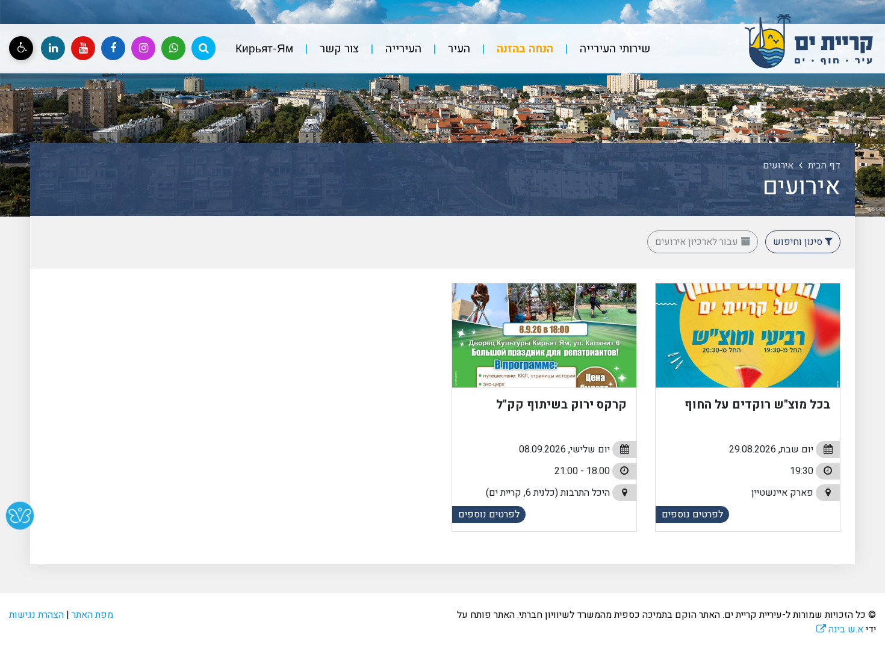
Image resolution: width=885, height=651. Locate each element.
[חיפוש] (203, 48)
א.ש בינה (839, 629)
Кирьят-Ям (264, 48)
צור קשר (338, 48)
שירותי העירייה (613, 48)
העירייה (401, 48)
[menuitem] (603, 49)
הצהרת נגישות (36, 615)
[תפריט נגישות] (21, 48)
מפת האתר (92, 615)
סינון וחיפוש (799, 242)
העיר (457, 48)
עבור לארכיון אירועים (698, 242)
